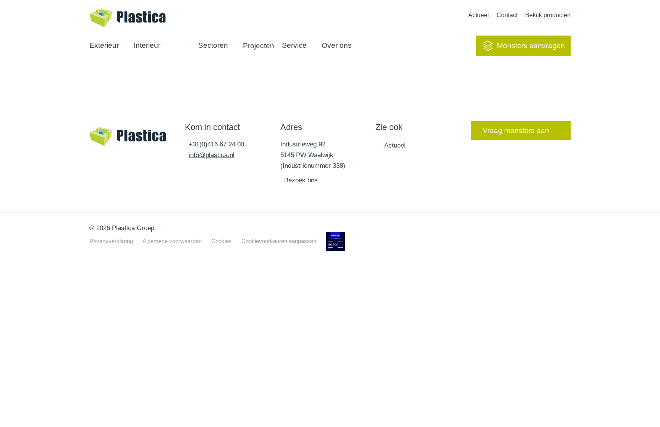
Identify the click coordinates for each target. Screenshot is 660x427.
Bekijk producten (548, 15)
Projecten (258, 46)
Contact (507, 15)
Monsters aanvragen (531, 46)
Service (294, 45)
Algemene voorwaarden (172, 241)
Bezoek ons (301, 180)
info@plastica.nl (212, 155)
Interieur (147, 45)
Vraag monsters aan (516, 131)
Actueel (478, 15)
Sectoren (213, 45)
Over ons (337, 45)
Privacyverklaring (111, 241)
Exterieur (104, 45)
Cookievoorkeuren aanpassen (278, 241)
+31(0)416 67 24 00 (216, 144)
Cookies (221, 241)
